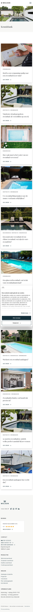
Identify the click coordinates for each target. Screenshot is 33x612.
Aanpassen (16, 323)
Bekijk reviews (7, 529)
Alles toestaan (16, 318)
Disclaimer (27, 606)
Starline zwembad (6, 563)
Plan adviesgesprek (7, 581)
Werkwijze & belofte (7, 574)
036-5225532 (6, 540)
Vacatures (4, 579)
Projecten (4, 576)
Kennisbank (4, 583)
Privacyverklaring (5, 609)
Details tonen (24, 313)
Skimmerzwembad (6, 558)
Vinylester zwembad (7, 560)
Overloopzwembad (7, 565)
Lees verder (6, 79)
